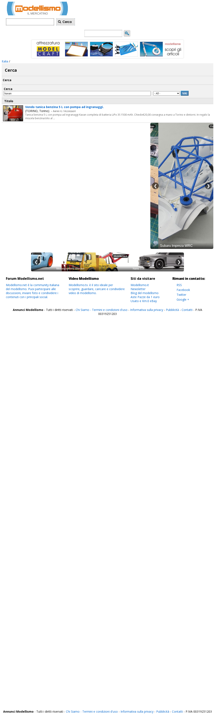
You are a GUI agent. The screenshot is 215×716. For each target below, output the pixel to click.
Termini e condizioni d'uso (109, 310)
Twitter (181, 295)
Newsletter (138, 289)
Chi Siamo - (84, 310)
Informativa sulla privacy (146, 310)
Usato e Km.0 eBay (144, 301)
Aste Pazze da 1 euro (145, 297)
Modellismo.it (140, 285)
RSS (179, 285)
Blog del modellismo (145, 293)
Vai (184, 93)
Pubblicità (173, 310)
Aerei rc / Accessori (64, 111)
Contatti (187, 310)
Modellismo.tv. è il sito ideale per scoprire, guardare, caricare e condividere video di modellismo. (97, 289)
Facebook (183, 290)
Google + (183, 299)
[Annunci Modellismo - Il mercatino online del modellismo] (37, 14)
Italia (5, 61)
